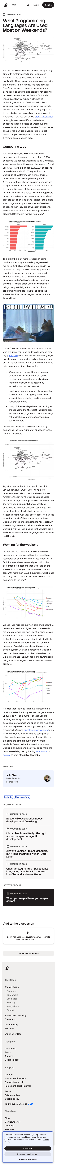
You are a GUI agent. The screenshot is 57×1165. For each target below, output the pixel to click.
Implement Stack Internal (18, 1086)
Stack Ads (10, 1019)
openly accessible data (36, 730)
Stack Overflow (13, 1034)
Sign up (48, 5)
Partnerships (11, 1024)
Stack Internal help (14, 1082)
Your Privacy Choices (16, 1104)
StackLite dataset (44, 116)
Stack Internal (12, 987)
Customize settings (28, 1159)
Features (11, 991)
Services (9, 1028)
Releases (9, 1129)
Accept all (27, 1148)
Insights (8, 797)
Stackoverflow (22, 797)
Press (8, 1052)
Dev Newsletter (12, 1122)
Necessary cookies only (27, 1154)
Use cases (12, 998)
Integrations (13, 1006)
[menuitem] (28, 5)
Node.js (6, 755)
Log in (36, 5)
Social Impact (12, 1059)
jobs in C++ (41, 751)
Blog (7, 1118)
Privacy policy (12, 1095)
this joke (13, 355)
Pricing (10, 1010)
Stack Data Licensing (16, 1015)
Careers (9, 1056)
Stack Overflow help (15, 1078)
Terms (8, 1091)
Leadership (10, 1048)
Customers (12, 995)
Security (11, 1002)
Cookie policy (12, 1099)
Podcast (9, 1125)
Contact (9, 1074)
